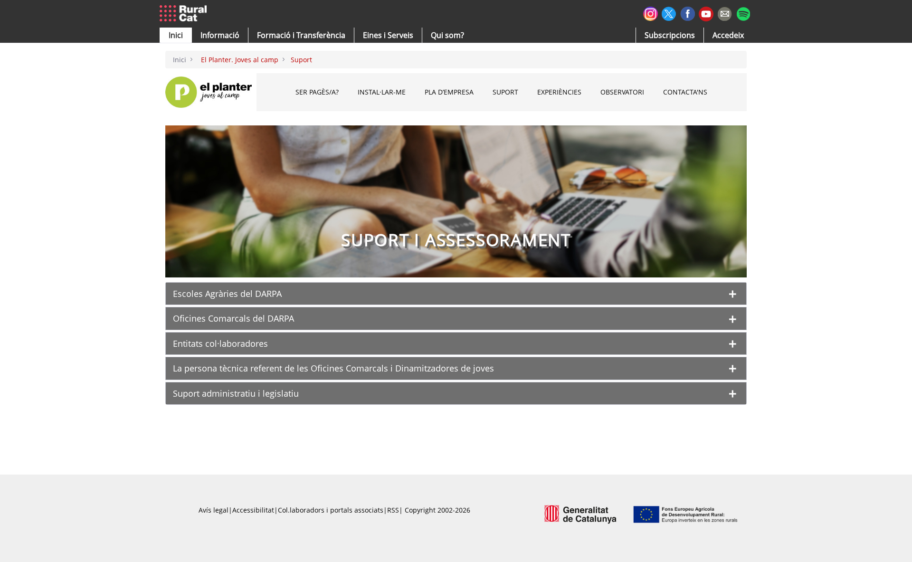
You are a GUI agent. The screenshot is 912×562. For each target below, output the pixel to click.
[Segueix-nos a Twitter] (669, 12)
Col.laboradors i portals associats (330, 509)
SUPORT (505, 91)
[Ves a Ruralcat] (185, 14)
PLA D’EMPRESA (449, 91)
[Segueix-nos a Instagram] (650, 12)
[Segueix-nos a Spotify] (743, 12)
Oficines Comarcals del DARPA (233, 318)
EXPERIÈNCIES (559, 91)
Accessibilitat (253, 509)
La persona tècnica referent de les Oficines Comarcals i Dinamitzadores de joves (333, 368)
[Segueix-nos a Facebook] (687, 12)
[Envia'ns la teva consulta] (724, 12)
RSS (393, 509)
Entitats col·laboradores (220, 343)
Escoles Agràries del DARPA (227, 293)
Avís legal (213, 509)
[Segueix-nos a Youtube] (706, 13)
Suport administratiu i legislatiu (236, 393)
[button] (175, 35)
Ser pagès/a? (317, 91)
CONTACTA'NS (685, 91)
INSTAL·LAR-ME (382, 91)
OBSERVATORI (622, 91)
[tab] (456, 294)
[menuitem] (301, 35)
